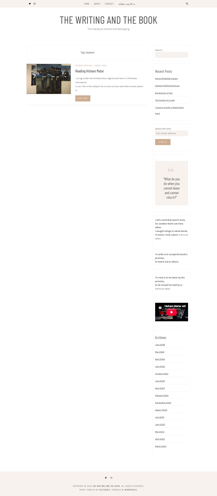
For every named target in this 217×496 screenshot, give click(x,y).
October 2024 (161, 374)
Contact (109, 3)
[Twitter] (106, 478)
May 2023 (159, 432)
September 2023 (163, 403)
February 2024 (162, 395)
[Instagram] (111, 478)
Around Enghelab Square (166, 78)
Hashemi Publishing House (167, 86)
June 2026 (160, 345)
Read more (83, 98)
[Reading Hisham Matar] (49, 78)
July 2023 (159, 417)
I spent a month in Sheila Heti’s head (169, 110)
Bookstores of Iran (164, 93)
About (97, 3)
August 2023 (161, 410)
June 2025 (160, 366)
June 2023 (160, 424)
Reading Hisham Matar (89, 71)
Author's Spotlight (83, 65)
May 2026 (159, 352)
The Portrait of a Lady (165, 100)
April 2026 (160, 359)
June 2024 (160, 381)
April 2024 (160, 388)
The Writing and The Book (108, 19)
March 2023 (160, 446)
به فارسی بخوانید (126, 3)
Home (87, 3)
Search (158, 50)
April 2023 (160, 439)
